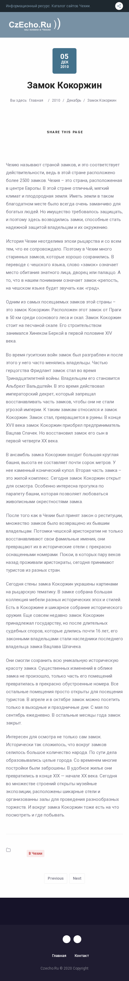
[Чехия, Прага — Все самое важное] (34, 25)
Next (77, 878)
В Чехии (35, 853)
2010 (56, 100)
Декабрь (74, 100)
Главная (36, 100)
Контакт (82, 956)
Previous (56, 878)
